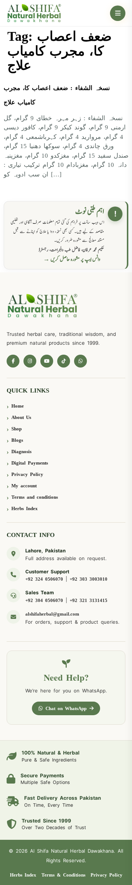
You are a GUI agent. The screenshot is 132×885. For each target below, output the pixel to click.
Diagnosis (21, 451)
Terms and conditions (34, 497)
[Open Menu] (117, 13)
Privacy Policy (27, 474)
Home (17, 406)
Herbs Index (24, 508)
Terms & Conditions (63, 875)
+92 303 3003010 (88, 579)
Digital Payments (29, 463)
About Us (21, 417)
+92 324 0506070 (44, 579)
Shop (16, 428)
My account (24, 485)
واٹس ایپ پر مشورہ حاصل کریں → (71, 259)
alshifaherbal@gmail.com (52, 614)
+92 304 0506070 (44, 600)
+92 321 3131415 (88, 600)
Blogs (17, 440)
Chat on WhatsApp (66, 708)
